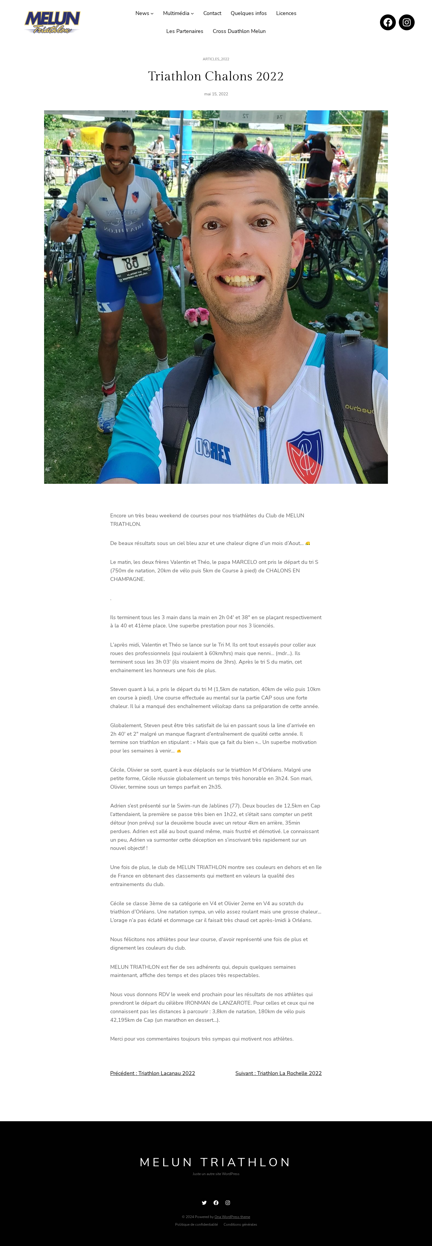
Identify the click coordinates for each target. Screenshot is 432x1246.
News (142, 13)
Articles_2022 (216, 59)
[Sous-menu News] (152, 13)
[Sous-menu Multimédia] (192, 13)
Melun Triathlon (216, 1162)
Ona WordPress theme (232, 1217)
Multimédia (176, 13)
